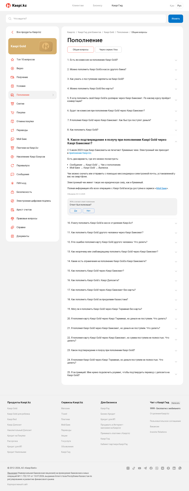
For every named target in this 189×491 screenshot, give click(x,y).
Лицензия (12, 473)
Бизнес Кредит (108, 414)
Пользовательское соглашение (165, 421)
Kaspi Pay (105, 408)
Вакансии (154, 426)
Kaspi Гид (65, 452)
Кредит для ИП (14, 446)
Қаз (172, 5)
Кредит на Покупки (16, 435)
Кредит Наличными (16, 452)
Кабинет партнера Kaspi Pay (114, 444)
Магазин (65, 408)
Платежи (65, 419)
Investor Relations (158, 432)
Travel (64, 414)
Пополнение (122, 32)
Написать (176, 403)
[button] (122, 177)
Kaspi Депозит (14, 425)
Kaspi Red (12, 419)
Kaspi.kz (71, 32)
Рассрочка (12, 441)
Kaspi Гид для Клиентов (89, 32)
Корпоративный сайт (17, 484)
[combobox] (89, 18)
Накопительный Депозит (19, 430)
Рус (179, 5)
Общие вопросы (80, 49)
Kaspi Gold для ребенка (18, 414)
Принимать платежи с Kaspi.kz (115, 433)
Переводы (66, 430)
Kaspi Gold (109, 32)
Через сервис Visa (108, 49)
